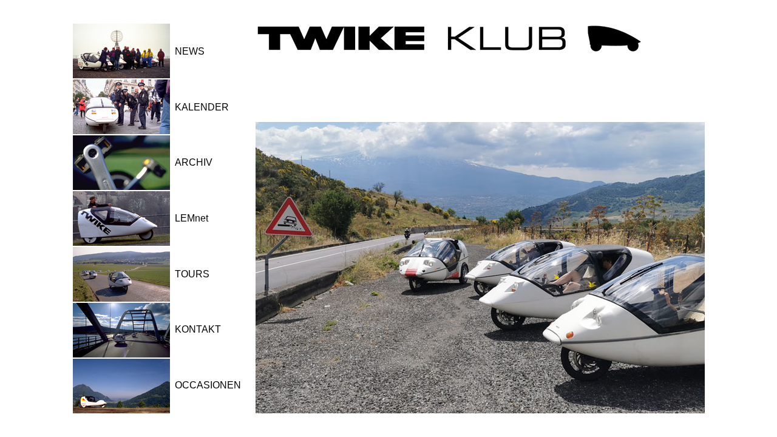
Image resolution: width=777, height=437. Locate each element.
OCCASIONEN (208, 385)
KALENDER (202, 107)
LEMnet (191, 218)
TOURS (192, 274)
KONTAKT (198, 329)
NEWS (190, 51)
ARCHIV (193, 162)
